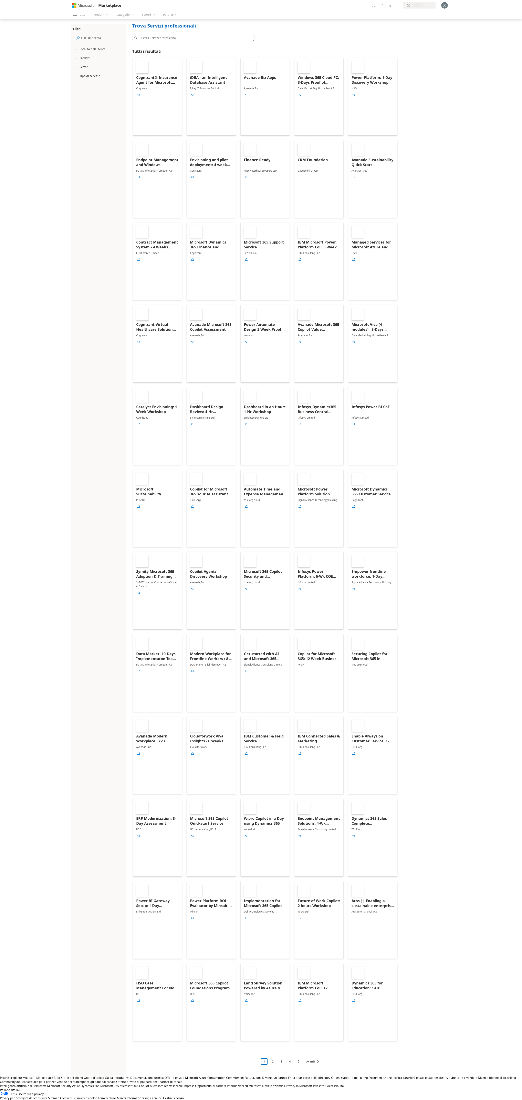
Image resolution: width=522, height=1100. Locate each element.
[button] (135, 37)
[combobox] (194, 37)
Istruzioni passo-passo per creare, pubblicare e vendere (440, 1078)
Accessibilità (335, 1086)
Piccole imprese (183, 1086)
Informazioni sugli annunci (144, 1098)
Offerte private (174, 1078)
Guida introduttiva (117, 1078)
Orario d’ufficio (94, 1078)
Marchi (121, 1098)
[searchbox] (102, 38)
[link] (157, 96)
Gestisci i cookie (174, 1098)
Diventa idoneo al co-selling (497, 1078)
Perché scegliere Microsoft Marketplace (26, 1078)
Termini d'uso (107, 1098)
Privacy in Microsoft (299, 1086)
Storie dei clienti (72, 1078)
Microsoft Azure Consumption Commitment (215, 1078)
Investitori (319, 1086)
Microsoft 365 (109, 1086)
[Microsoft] (83, 5)
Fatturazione (253, 1078)
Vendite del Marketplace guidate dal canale (85, 1082)
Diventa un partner (274, 1078)
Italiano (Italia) (10, 1090)
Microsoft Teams (161, 1086)
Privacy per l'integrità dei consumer (23, 1098)
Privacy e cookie (86, 1098)
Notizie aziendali (273, 1086)
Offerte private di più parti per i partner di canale (149, 1082)
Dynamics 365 (90, 1086)
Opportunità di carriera (210, 1086)
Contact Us (67, 1098)
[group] (138, 94)
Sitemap (53, 1098)
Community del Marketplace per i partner (28, 1082)
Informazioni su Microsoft (244, 1086)
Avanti (310, 1061)
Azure (76, 1086)
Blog (57, 1078)
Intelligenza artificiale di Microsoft (23, 1086)
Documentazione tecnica (147, 1078)
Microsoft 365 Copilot (134, 1086)
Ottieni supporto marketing (349, 1078)
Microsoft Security (59, 1086)
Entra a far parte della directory (309, 1078)
